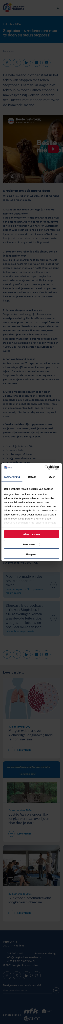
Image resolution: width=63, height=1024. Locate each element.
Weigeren (31, 554)
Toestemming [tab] (12, 476)
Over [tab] (52, 476)
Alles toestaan (31, 534)
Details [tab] (32, 476)
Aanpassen (29, 544)
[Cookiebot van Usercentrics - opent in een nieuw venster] (45, 467)
